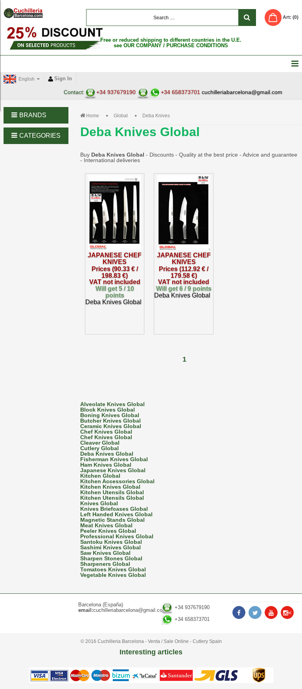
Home (92, 115)
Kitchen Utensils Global (112, 492)
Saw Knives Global (105, 553)
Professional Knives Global (116, 536)
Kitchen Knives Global (110, 487)
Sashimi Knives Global (110, 547)
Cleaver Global (100, 443)
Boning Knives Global (109, 415)
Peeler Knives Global (108, 531)
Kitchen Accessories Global (117, 481)
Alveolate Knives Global (112, 404)
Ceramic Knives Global (110, 426)
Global (121, 115)
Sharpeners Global (105, 564)
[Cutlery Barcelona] (23, 13)
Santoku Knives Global (111, 542)
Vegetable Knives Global (113, 575)
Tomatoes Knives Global (113, 569)
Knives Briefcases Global (114, 509)
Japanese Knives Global (112, 470)
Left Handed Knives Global (116, 514)
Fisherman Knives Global (114, 459)
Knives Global (99, 503)
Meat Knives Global (106, 525)
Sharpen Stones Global (111, 558)
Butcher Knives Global (110, 420)
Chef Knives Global (106, 432)
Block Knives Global (107, 409)
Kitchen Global (100, 476)
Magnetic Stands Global (112, 520)
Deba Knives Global (106, 454)
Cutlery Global (99, 448)
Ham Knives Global (105, 465)
